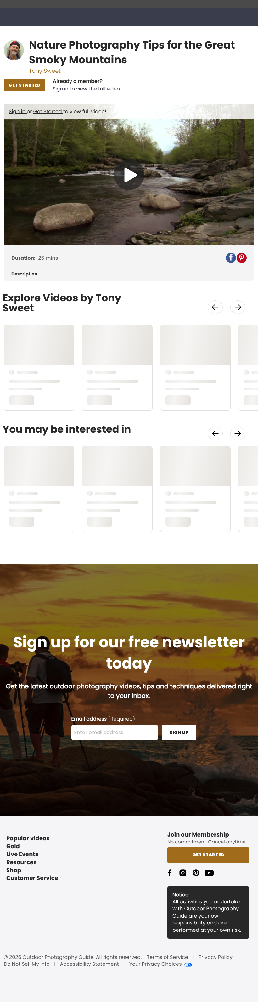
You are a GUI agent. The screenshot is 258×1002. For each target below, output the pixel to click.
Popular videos (28, 839)
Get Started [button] (208, 855)
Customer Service (32, 878)
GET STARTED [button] (24, 85)
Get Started (48, 111)
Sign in (18, 111)
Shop (13, 870)
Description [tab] (24, 274)
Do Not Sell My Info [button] (27, 964)
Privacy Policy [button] (216, 957)
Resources (21, 862)
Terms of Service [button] (167, 957)
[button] (86, 85)
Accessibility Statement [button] (89, 964)
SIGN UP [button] (178, 732)
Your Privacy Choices (155, 964)
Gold (13, 846)
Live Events (22, 854)
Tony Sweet (45, 71)
